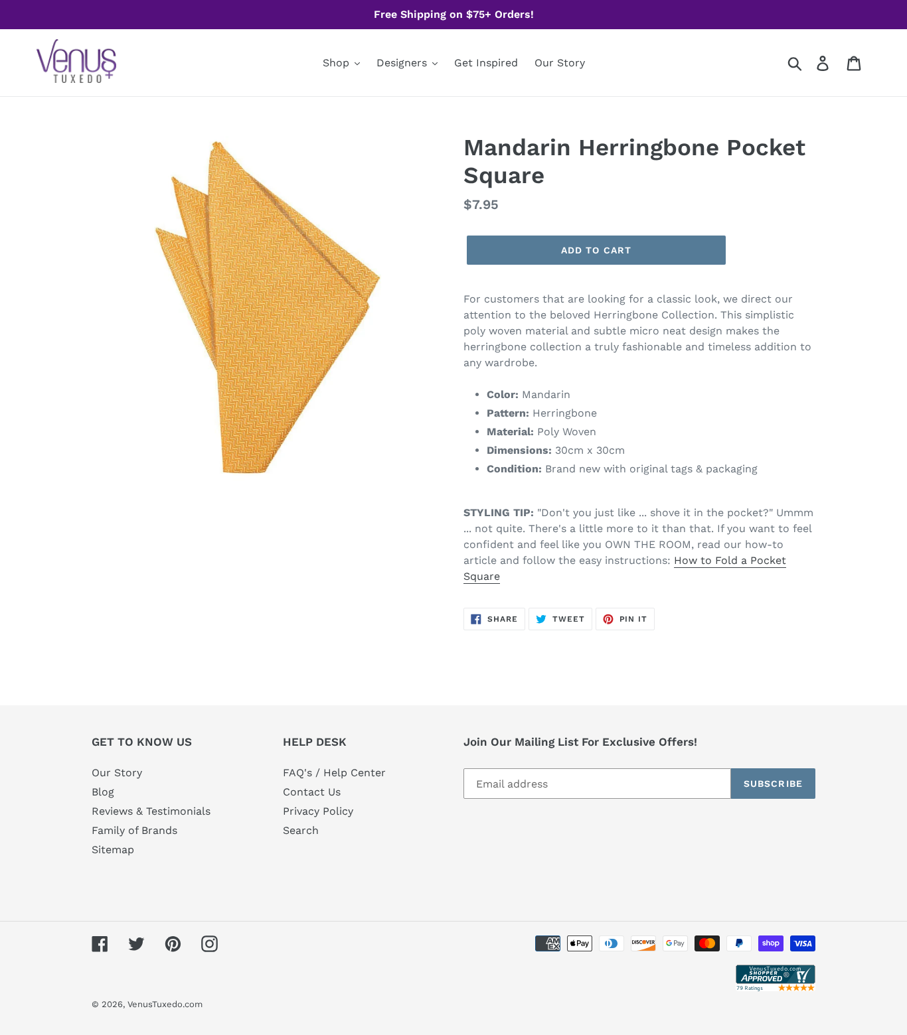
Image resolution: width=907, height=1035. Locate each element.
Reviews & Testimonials (151, 811)
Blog (103, 792)
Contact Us (312, 792)
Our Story (117, 772)
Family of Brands (134, 830)
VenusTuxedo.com (165, 1004)
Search (301, 830)
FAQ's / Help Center (334, 772)
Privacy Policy (318, 811)
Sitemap (113, 849)
